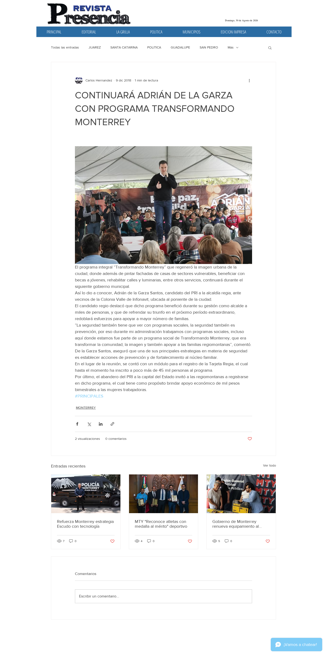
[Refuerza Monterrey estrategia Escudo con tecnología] (85, 493)
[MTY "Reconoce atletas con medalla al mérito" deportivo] (163, 493)
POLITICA (154, 47)
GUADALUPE (180, 47)
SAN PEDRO (209, 47)
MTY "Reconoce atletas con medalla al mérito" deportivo (161, 524)
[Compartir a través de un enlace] (112, 424)
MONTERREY (86, 407)
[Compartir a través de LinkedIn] (100, 424)
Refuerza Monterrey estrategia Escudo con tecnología (85, 524)
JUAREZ (95, 47)
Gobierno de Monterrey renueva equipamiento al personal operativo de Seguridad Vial (235, 524)
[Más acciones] (249, 80)
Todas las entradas (65, 47)
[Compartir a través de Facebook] (77, 424)
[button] (270, 47)
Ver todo (269, 465)
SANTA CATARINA (124, 47)
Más (231, 47)
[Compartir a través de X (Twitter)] (89, 424)
